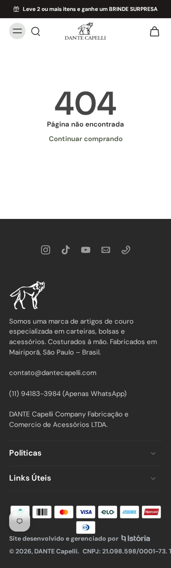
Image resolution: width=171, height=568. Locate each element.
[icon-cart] (152, 31)
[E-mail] (106, 250)
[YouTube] (86, 250)
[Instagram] (46, 250)
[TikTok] (66, 250)
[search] (36, 31)
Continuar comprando (86, 138)
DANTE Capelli (56, 551)
